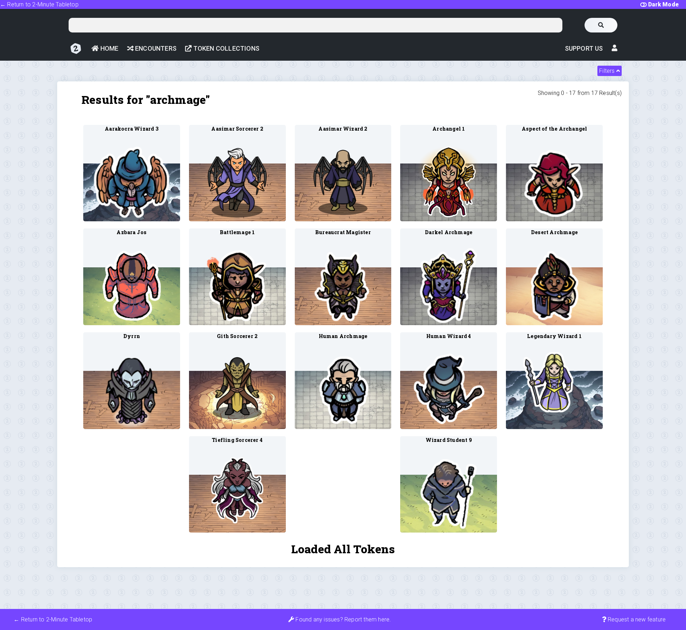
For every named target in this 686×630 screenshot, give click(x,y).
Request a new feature (636, 619)
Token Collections (225, 48)
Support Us (584, 48)
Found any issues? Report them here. (342, 619)
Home (108, 48)
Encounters (155, 48)
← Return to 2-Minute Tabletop (39, 4)
